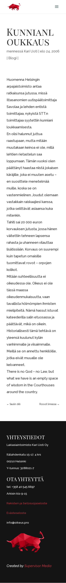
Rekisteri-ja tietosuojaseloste (27, 503)
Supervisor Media (37, 566)
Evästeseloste (16, 513)
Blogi (12, 58)
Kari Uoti (30, 51)
